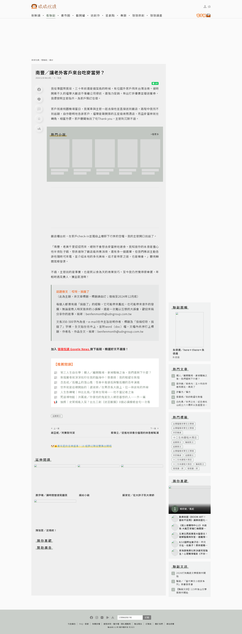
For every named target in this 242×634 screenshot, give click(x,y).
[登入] (205, 6)
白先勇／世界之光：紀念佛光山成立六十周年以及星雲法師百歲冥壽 (191, 403)
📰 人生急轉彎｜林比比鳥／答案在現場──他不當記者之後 (94, 392)
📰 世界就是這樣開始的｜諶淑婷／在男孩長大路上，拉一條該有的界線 (101, 387)
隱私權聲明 (126, 624)
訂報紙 (149, 624)
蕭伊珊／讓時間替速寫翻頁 (52, 495)
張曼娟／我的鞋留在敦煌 (189, 396)
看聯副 (50, 15)
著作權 (116, 624)
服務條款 (107, 624)
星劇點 (110, 15)
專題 (123, 15)
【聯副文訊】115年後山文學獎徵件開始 (191, 591)
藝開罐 (80, 15)
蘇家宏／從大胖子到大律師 (138, 495)
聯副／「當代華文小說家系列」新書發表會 (190, 582)
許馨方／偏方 (183, 391)
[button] (39, 109)
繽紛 (51, 60)
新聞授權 (96, 624)
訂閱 (147, 617)
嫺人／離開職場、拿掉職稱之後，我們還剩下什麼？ (191, 377)
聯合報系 (138, 624)
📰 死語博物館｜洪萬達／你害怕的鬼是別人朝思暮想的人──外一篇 (100, 397)
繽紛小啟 (84, 495)
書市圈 (65, 15)
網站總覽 (170, 624)
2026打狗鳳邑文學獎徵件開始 (191, 574)
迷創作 (95, 15)
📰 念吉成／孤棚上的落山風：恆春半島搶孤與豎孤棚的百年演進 (97, 382)
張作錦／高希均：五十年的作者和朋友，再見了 (191, 385)
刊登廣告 (72, 624)
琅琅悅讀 (35, 60)
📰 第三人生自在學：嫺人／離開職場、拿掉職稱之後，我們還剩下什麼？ (103, 372)
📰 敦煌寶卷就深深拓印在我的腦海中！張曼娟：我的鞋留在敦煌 (97, 377)
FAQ (81, 624)
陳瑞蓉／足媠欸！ (46, 530)
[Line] (39, 99)
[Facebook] (39, 89)
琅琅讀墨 (156, 15)
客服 (87, 624)
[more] (154, 134)
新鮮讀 (36, 15)
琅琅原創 (138, 15)
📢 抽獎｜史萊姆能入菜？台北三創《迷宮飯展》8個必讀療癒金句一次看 (102, 402)
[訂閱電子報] (202, 15)
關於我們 (159, 624)
